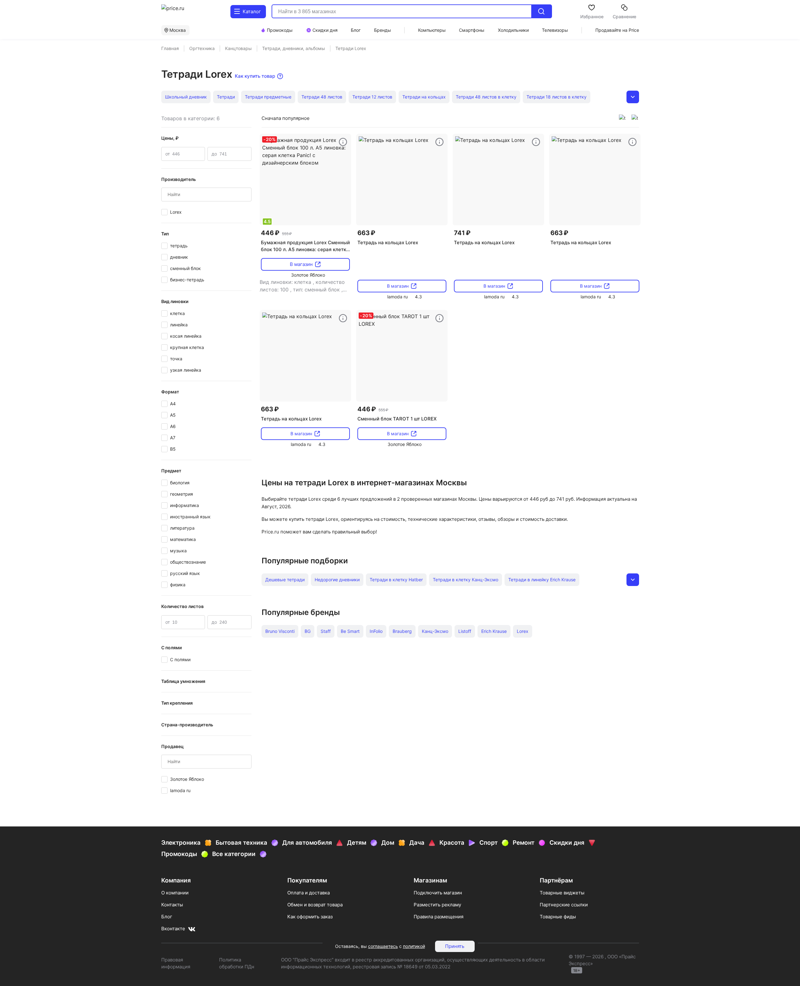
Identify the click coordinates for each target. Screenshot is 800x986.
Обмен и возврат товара (315, 905)
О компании (175, 893)
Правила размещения (438, 917)
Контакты (172, 905)
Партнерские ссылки (564, 905)
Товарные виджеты (562, 893)
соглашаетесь (383, 946)
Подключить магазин (438, 893)
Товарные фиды (558, 917)
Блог (166, 917)
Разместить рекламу (437, 905)
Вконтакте (173, 929)
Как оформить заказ (310, 917)
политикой (414, 946)
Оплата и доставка (308, 893)
